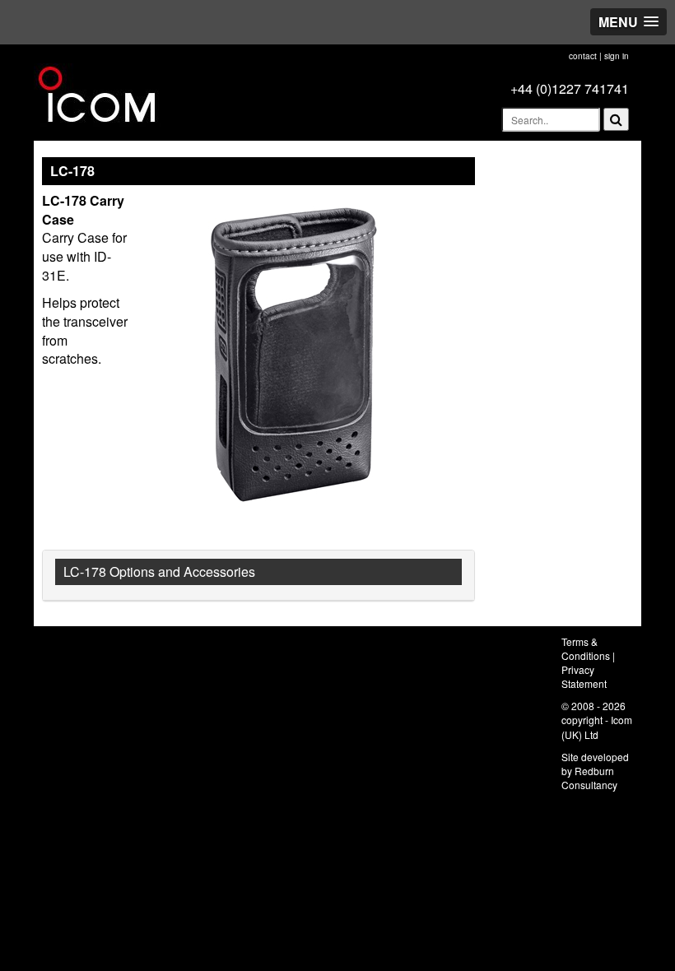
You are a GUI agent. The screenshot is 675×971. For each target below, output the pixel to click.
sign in (616, 56)
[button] (628, 21)
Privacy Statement (584, 676)
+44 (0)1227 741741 (569, 88)
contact (583, 56)
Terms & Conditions (585, 648)
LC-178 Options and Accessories (159, 571)
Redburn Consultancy (589, 778)
